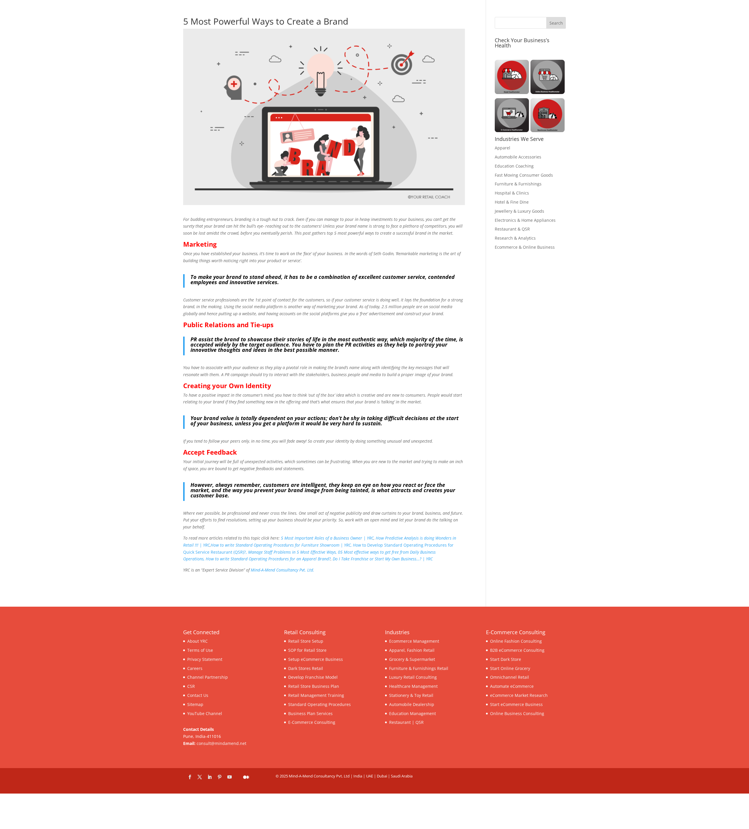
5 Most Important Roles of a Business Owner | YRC (327, 538)
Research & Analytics (515, 238)
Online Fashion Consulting (516, 641)
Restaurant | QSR (406, 722)
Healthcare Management (413, 686)
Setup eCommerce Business (315, 659)
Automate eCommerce (512, 686)
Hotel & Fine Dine (512, 202)
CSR (191, 686)
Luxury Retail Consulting (413, 677)
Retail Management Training (316, 695)
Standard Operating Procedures (319, 704)
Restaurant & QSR (512, 229)
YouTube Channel (204, 713)
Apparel (502, 148)
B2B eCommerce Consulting (517, 650)
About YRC (197, 641)
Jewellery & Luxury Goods (519, 211)
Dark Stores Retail (305, 668)
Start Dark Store (505, 659)
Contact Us (197, 695)
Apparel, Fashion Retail (411, 650)
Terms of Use (200, 650)
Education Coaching (514, 166)
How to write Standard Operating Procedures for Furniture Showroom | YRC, (281, 545)
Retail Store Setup (305, 641)
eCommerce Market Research (519, 695)
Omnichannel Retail (509, 677)
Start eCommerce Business (516, 704)
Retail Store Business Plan (313, 686)
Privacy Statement (204, 659)
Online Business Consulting (517, 713)
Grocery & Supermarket (412, 659)
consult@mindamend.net (221, 743)
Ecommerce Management (414, 641)
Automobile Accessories (518, 157)
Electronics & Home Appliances (525, 220)
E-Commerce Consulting (311, 722)
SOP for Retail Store (307, 650)
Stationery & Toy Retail (411, 695)
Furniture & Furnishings (518, 184)
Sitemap (195, 704)
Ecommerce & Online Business (525, 247)
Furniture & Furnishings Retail (418, 668)
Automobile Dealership (411, 704)
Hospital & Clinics (512, 193)
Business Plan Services (310, 713)
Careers (194, 668)
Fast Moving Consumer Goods (524, 175)
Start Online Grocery (510, 668)
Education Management (412, 713)
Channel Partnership (207, 677)
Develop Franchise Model (313, 677)
